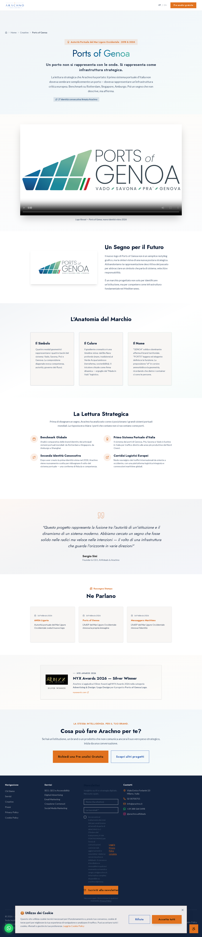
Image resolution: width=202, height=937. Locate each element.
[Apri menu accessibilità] (193, 928)
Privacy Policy (105, 901)
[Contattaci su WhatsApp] (8, 928)
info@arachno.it (135, 803)
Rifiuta (139, 919)
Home (14, 32)
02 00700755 (133, 798)
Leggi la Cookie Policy (73, 926)
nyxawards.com (79, 692)
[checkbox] (85, 817)
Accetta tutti (166, 919)
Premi (8, 807)
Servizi (8, 796)
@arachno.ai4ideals (136, 813)
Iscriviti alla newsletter (103, 890)
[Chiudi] (182, 910)
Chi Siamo (10, 791)
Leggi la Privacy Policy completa (113, 849)
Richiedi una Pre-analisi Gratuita (80, 757)
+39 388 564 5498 (136, 808)
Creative (24, 32)
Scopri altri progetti (130, 757)
